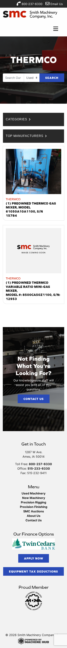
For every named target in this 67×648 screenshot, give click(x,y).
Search (51, 77)
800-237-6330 (31, 4)
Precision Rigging (33, 502)
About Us (33, 516)
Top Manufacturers (25, 135)
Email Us (56, 4)
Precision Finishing (33, 507)
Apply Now (33, 558)
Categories (17, 119)
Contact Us (33, 398)
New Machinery (33, 498)
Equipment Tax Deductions (33, 571)
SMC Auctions (33, 511)
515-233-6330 (39, 468)
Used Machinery (33, 493)
